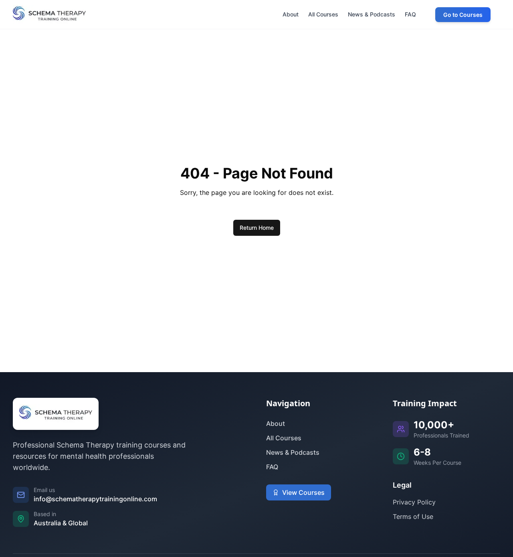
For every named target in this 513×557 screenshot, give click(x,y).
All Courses (283, 438)
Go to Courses (463, 14)
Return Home (257, 227)
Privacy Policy (414, 502)
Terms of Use (413, 516)
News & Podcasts (292, 452)
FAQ (272, 467)
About (275, 423)
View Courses (303, 492)
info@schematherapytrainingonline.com (95, 499)
